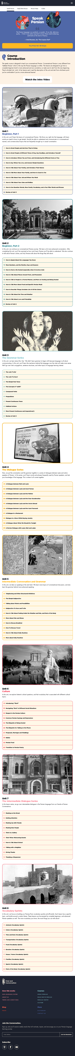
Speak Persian (10, 8)
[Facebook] (10, 1047)
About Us (5, 997)
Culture (43, 8)
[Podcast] (4, 1047)
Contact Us (42, 1013)
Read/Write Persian (22, 8)
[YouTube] (16, 1047)
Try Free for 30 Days (37, 46)
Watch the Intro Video (37, 79)
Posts (4, 1010)
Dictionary (42, 1010)
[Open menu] (72, 3)
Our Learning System (10, 994)
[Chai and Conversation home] (5, 3)
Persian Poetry (34, 8)
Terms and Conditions (10, 1000)
